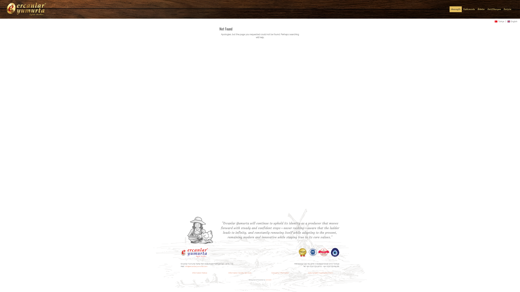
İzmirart (268, 280)
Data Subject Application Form (320, 273)
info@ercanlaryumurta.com (196, 266)
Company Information (280, 273)
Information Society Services (239, 273)
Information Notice (199, 273)
